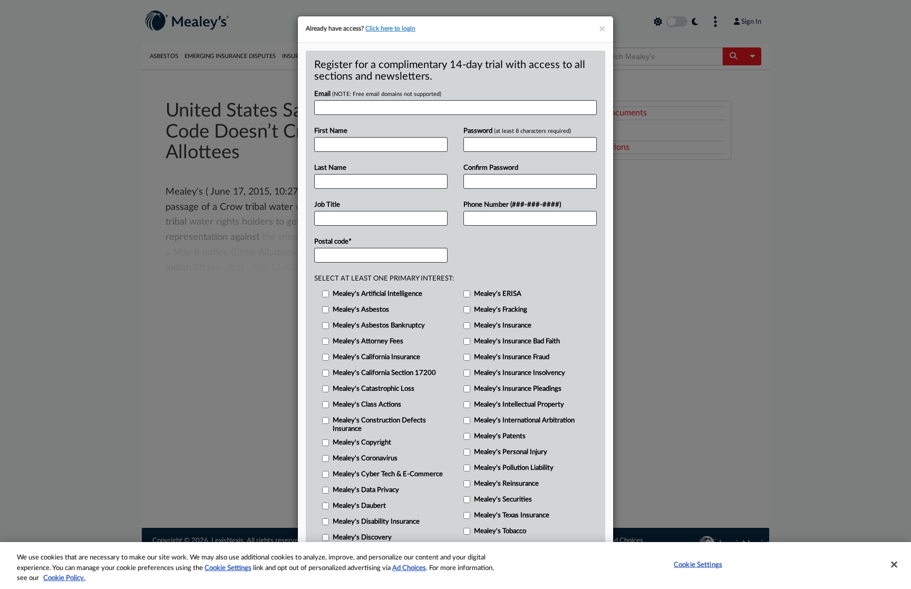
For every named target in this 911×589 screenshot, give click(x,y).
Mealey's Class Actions (367, 404)
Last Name (330, 168)
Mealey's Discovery (362, 537)
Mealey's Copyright (362, 442)
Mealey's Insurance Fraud (511, 357)
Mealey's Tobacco (500, 531)
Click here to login (390, 28)
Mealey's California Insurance (376, 357)
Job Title (327, 204)
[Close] (894, 564)
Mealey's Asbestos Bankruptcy (379, 325)
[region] (455, 565)
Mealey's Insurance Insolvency (519, 373)
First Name (330, 131)
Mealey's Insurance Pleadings (517, 388)
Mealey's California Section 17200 (384, 373)
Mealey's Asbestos (361, 309)
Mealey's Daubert (359, 506)
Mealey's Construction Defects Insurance (379, 424)
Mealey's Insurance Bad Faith (517, 341)
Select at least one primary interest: (384, 278)
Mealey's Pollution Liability (514, 468)
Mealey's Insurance (502, 325)
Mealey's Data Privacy (366, 490)
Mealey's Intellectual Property (519, 404)
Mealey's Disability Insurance (376, 521)
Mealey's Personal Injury (510, 452)
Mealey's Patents (500, 436)
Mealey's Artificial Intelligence (377, 294)
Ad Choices (409, 568)
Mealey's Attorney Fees (368, 341)
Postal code (332, 241)
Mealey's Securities (503, 499)
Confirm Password (490, 168)
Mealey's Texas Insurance (511, 515)
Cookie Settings (228, 568)
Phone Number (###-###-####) (512, 204)
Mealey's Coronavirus (365, 458)
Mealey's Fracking (500, 309)
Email (377, 94)
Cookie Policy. (64, 578)
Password (517, 131)
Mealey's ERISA (497, 294)
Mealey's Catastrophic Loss (373, 388)
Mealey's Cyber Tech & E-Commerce (388, 474)
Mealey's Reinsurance (506, 483)
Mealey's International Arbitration (524, 420)
